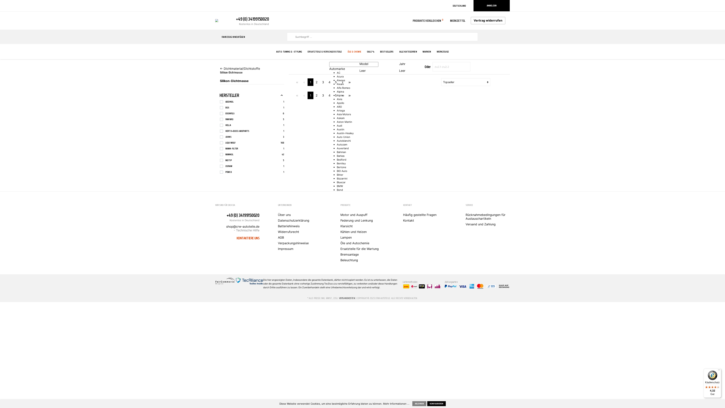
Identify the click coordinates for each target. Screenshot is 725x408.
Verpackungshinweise (293, 243)
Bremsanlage (349, 254)
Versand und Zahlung (481, 224)
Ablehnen (419, 403)
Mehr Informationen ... (396, 403)
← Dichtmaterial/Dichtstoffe (240, 68)
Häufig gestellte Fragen (420, 215)
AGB (281, 237)
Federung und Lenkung (356, 220)
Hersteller (229, 95)
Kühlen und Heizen (353, 232)
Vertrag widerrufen (488, 20)
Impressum (285, 249)
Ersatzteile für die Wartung (359, 249)
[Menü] (719, 371)
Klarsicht (346, 226)
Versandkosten (347, 298)
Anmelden (492, 6)
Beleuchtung (349, 260)
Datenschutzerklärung (293, 220)
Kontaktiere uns (248, 238)
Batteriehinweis (289, 226)
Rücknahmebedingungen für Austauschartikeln (485, 216)
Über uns (284, 215)
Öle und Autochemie (354, 243)
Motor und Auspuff (353, 215)
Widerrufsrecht (288, 232)
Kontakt (408, 220)
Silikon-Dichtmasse (234, 81)
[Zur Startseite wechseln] (216, 20)
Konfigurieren (436, 403)
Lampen (346, 237)
